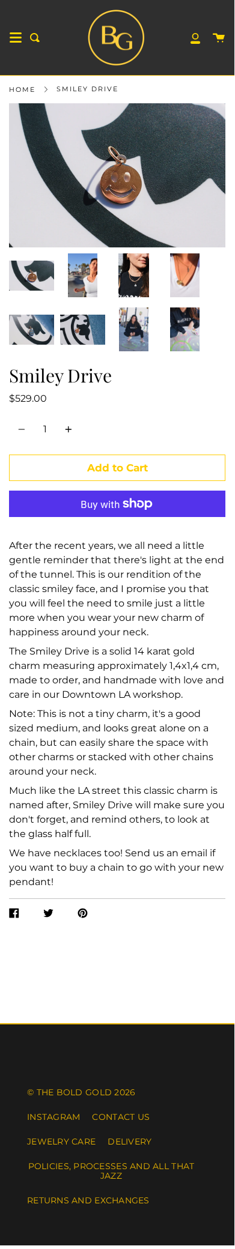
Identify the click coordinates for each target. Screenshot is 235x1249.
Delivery (129, 1141)
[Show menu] (15, 38)
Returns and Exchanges (88, 1200)
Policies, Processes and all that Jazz (111, 1171)
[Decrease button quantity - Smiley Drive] (23, 429)
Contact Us (121, 1117)
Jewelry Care (61, 1141)
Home (22, 89)
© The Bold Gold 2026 (81, 1092)
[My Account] (189, 37)
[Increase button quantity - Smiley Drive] (66, 429)
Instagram (53, 1117)
